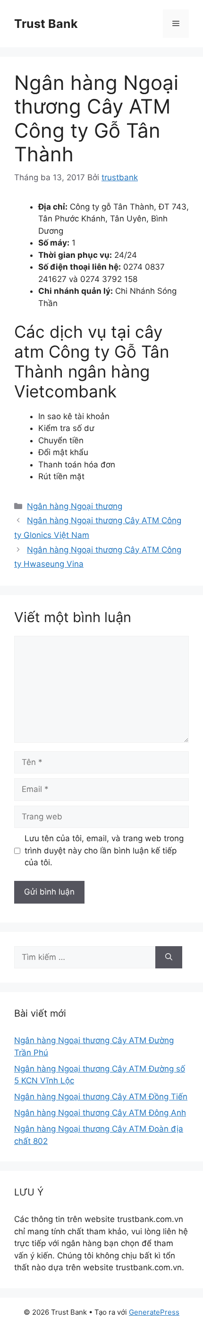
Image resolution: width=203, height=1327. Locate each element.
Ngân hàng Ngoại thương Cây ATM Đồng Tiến (100, 1096)
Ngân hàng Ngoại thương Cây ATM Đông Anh (100, 1112)
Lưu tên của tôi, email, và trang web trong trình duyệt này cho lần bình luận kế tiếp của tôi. (104, 850)
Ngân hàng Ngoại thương (74, 506)
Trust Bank (46, 24)
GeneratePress (154, 1312)
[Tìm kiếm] (168, 957)
